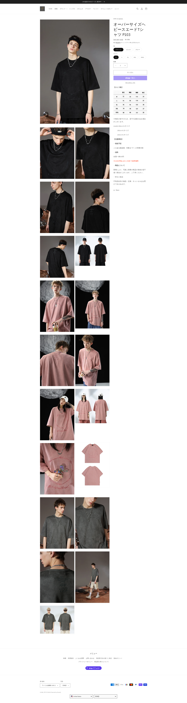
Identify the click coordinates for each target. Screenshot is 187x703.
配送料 (118, 42)
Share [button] (117, 190)
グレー (138, 50)
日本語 (64, 685)
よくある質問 (79, 658)
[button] (63, 9)
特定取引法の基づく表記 (104, 658)
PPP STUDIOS (47, 692)
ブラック (119, 50)
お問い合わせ (90, 658)
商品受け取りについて (101, 662)
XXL (135, 57)
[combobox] (81, 696)
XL (128, 57)
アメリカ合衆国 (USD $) (49, 685)
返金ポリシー (118, 658)
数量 (114, 61)
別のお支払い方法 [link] (130, 82)
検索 (64, 658)
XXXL (143, 57)
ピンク (129, 50)
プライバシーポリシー (85, 662)
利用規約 (71, 658)
